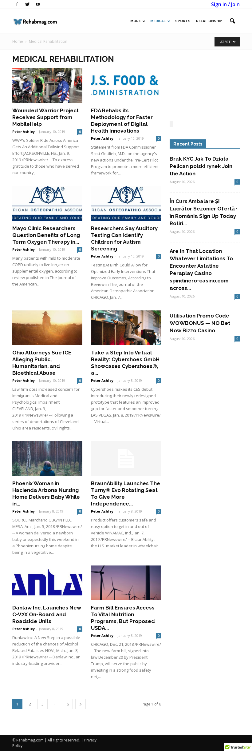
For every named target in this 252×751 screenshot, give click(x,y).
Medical (158, 21)
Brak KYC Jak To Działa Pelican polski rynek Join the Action (201, 166)
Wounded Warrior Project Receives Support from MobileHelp (45, 117)
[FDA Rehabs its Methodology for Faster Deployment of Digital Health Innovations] (126, 85)
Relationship (209, 21)
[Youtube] (37, 4)
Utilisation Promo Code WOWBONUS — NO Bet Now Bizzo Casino (200, 323)
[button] (232, 21)
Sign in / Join (225, 4)
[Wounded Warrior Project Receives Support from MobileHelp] (47, 85)
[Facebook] (17, 4)
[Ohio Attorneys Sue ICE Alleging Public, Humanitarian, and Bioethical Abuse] (47, 327)
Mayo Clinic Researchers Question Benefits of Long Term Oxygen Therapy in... (46, 235)
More (135, 21)
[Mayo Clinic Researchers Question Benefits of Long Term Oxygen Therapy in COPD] (47, 203)
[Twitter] (27, 4)
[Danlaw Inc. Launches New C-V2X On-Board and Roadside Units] (47, 582)
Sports (183, 21)
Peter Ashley (23, 131)
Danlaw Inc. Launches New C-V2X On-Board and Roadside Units (46, 614)
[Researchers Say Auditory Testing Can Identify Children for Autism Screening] (126, 203)
